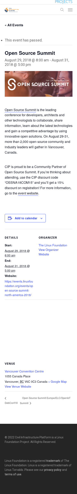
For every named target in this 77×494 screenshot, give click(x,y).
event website (28, 193)
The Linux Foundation (53, 245)
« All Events (14, 25)
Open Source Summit (20, 109)
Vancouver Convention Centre (24, 371)
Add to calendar (26, 218)
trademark (53, 460)
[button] (70, 10)
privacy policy (52, 469)
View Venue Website (18, 386)
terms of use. (13, 474)
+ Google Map (57, 381)
